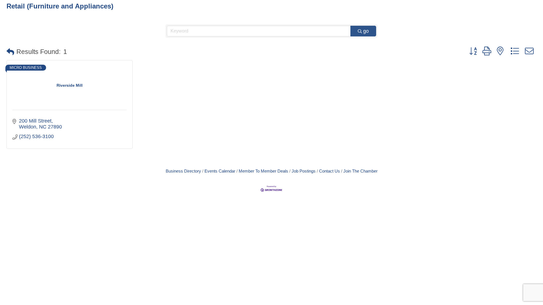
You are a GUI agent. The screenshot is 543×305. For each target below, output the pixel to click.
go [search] (366, 31)
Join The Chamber (360, 171)
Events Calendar (219, 171)
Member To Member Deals (263, 171)
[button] (10, 52)
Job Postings (304, 171)
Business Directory (183, 171)
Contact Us (329, 171)
